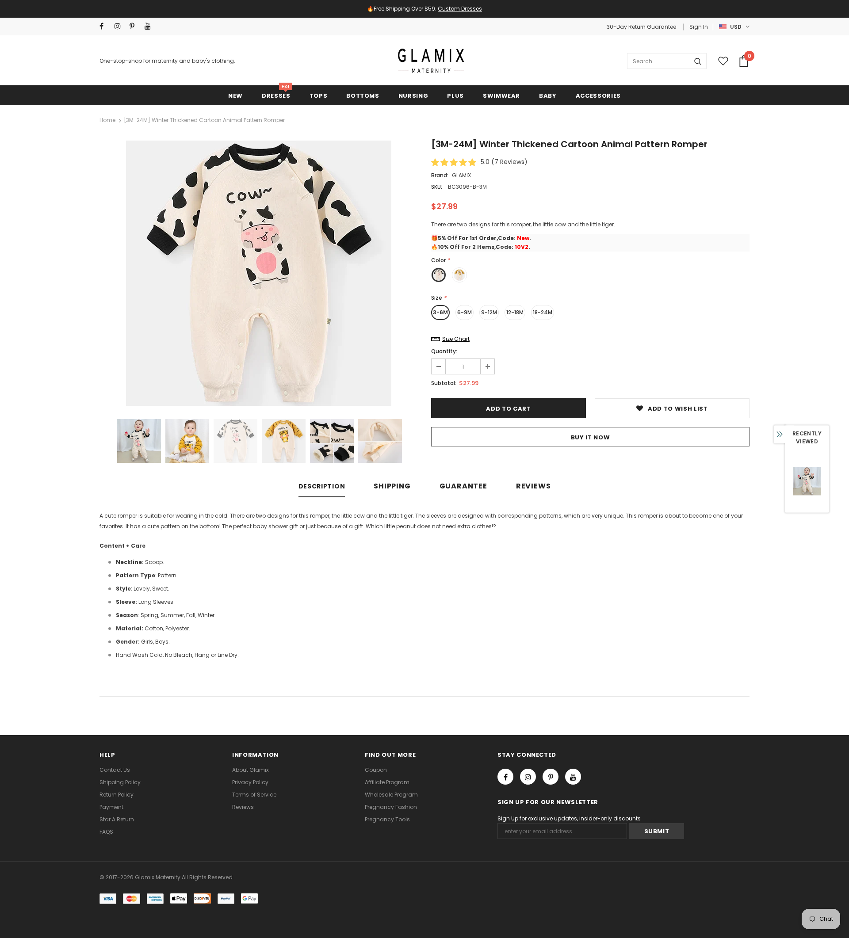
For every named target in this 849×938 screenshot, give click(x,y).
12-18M (515, 312)
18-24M (542, 312)
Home (107, 120)
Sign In (698, 27)
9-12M (489, 312)
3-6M (440, 312)
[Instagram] (120, 26)
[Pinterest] (135, 26)
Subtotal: (443, 383)
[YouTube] (150, 26)
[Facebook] (105, 26)
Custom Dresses (460, 8)
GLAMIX (461, 175)
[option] (258, 273)
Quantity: (444, 351)
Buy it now (590, 437)
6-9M (464, 312)
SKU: (436, 187)
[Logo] (431, 61)
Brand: (439, 175)
